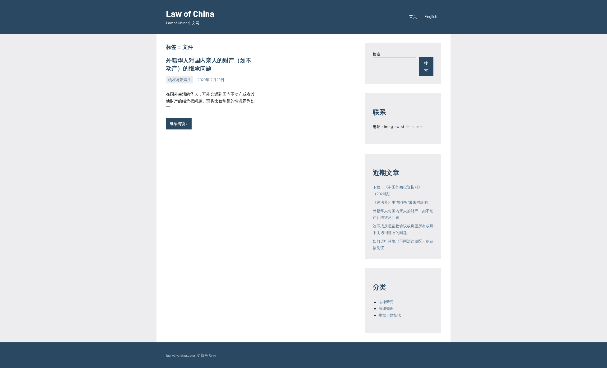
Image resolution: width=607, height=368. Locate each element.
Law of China (190, 13)
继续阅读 (177, 123)
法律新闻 (386, 301)
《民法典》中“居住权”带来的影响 (400, 202)
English (431, 16)
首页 (413, 16)
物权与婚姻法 (179, 79)
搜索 (376, 54)
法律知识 (386, 308)
